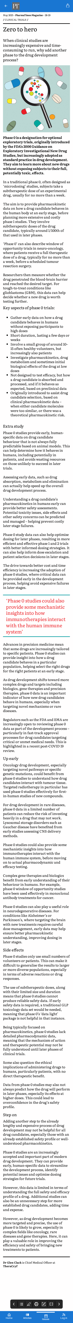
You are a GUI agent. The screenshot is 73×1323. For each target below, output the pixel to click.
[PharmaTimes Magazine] (37, 6)
